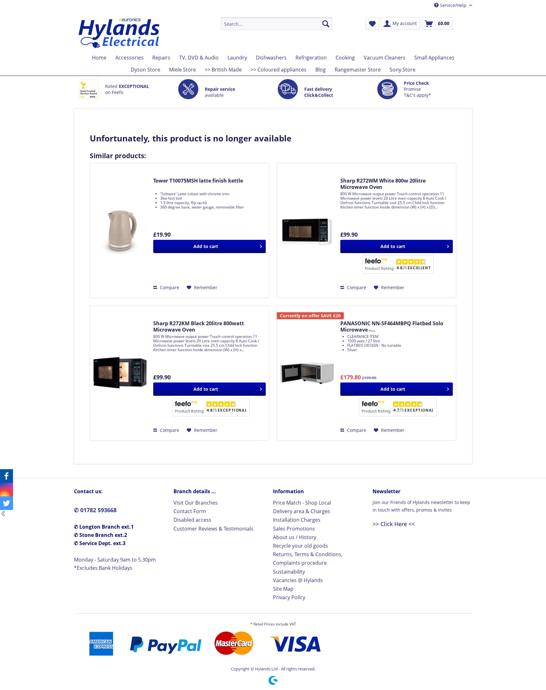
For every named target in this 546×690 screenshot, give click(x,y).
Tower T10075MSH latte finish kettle (198, 180)
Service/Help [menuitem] (453, 5)
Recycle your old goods (300, 545)
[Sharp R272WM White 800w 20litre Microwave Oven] (307, 230)
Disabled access (192, 519)
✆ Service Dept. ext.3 (99, 543)
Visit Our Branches (195, 502)
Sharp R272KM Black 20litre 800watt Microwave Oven (198, 326)
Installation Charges (296, 519)
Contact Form (189, 511)
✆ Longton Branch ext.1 (104, 526)
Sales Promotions (294, 528)
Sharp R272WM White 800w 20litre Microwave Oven (383, 183)
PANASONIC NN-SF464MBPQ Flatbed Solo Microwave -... (391, 326)
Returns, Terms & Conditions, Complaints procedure (308, 558)
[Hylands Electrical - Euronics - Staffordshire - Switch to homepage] (119, 32)
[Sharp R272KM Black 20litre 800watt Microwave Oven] (120, 373)
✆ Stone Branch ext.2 (100, 534)
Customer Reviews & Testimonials (213, 528)
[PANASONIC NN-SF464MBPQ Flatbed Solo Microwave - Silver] (307, 373)
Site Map (283, 588)
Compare (169, 287)
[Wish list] (372, 23)
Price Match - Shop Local (302, 502)
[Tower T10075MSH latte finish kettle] (120, 230)
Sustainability (289, 571)
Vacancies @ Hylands (298, 580)
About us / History (294, 537)
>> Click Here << (394, 524)
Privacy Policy (289, 597)
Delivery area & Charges (301, 511)
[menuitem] (276, 23)
